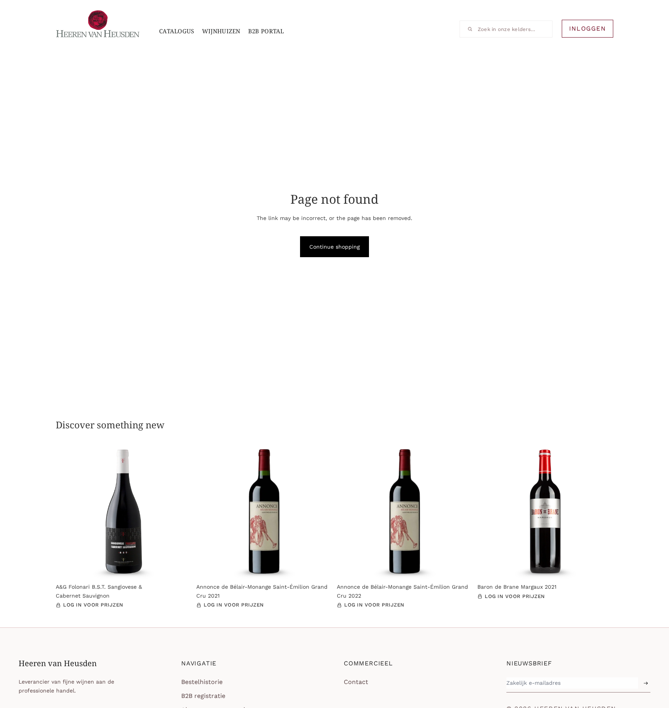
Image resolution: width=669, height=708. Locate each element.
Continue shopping (334, 247)
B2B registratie (203, 695)
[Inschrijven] (645, 683)
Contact (356, 682)
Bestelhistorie (202, 682)
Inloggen (587, 28)
